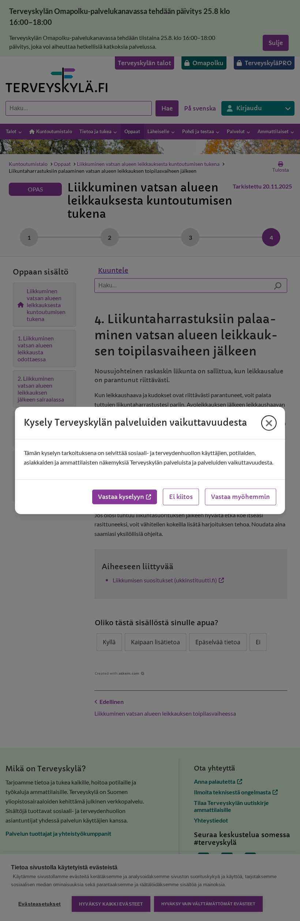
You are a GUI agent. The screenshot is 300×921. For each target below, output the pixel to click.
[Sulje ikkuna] (269, 422)
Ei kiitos (181, 497)
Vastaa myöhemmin (240, 497)
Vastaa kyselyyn (121, 497)
